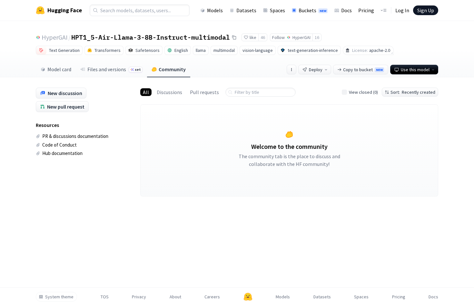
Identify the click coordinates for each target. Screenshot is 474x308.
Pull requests (204, 92)
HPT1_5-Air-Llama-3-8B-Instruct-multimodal (150, 37)
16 (317, 37)
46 (263, 37)
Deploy (315, 69)
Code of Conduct (59, 145)
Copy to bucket (363, 69)
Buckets (312, 10)
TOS (105, 297)
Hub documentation (62, 153)
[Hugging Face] (247, 296)
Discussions (169, 92)
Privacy (139, 297)
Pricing (366, 10)
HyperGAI (55, 37)
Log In (402, 10)
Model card (59, 69)
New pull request (65, 106)
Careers (212, 297)
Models (215, 10)
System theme (59, 297)
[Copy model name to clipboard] (234, 37)
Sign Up (425, 10)
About (175, 297)
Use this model (415, 69)
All (146, 92)
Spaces (277, 10)
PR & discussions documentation (75, 136)
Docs (346, 10)
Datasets (246, 10)
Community (172, 69)
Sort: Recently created (412, 92)
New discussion (65, 93)
